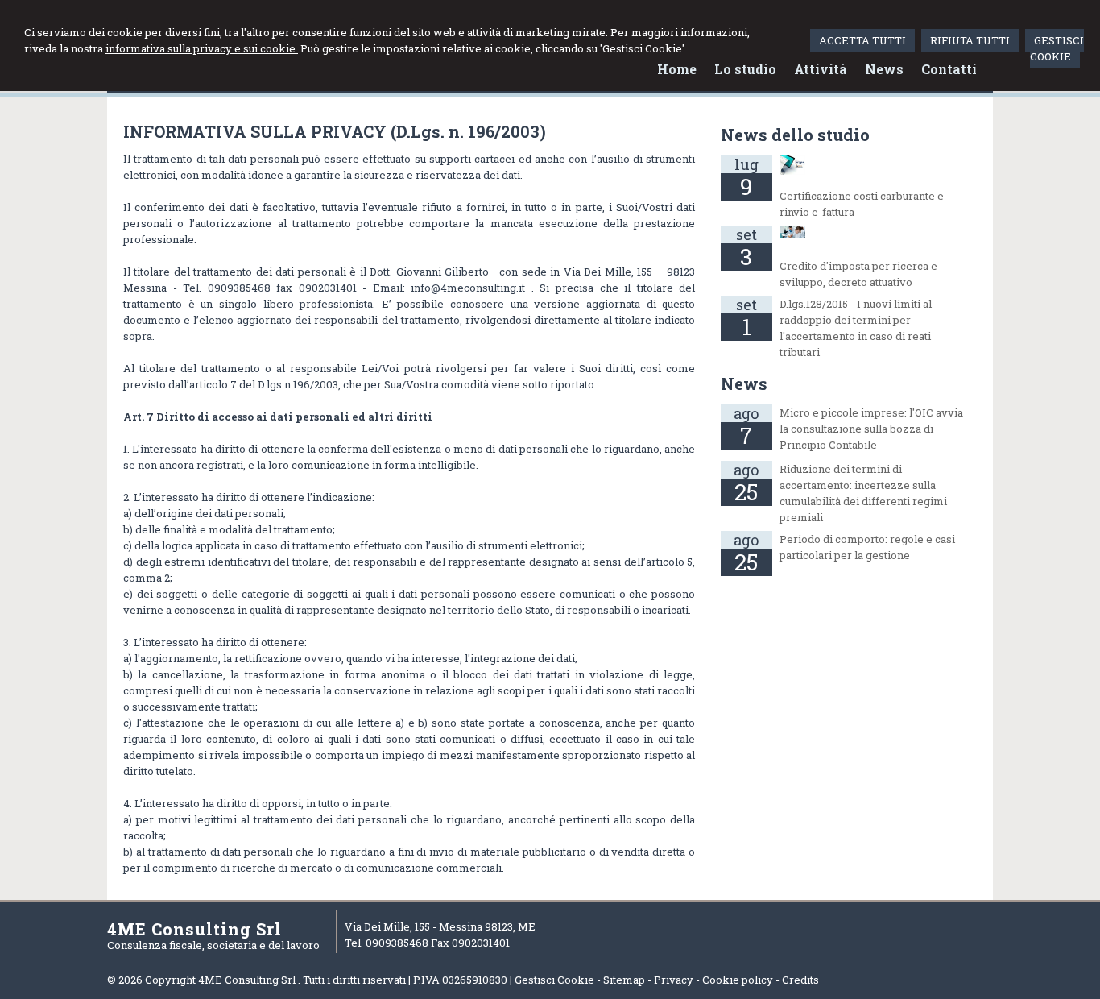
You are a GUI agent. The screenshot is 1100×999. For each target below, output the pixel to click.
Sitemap (624, 979)
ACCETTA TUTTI (862, 40)
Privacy (673, 979)
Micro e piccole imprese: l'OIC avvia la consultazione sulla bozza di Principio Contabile (871, 428)
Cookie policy (737, 979)
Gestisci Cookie (554, 979)
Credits (800, 979)
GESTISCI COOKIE (1057, 48)
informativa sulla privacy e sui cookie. (201, 48)
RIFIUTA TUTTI (970, 40)
